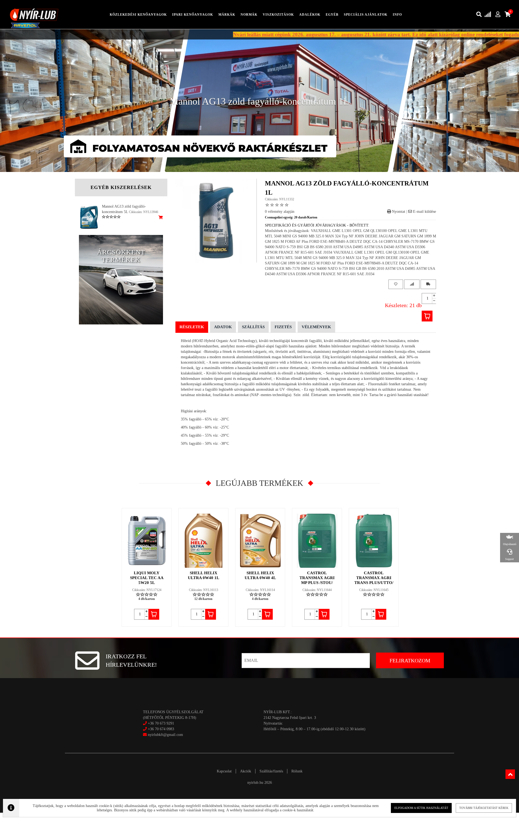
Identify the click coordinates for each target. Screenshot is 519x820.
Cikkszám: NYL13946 (143, 212)
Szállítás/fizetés (271, 771)
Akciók (245, 771)
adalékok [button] (309, 14)
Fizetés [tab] (283, 327)
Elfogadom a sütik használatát (421, 807)
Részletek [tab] (191, 327)
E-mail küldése (424, 212)
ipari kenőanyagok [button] (192, 14)
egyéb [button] (332, 14)
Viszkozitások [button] (278, 14)
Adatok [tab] (223, 327)
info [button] (397, 14)
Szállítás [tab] (253, 327)
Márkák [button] (226, 14)
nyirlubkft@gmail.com (165, 735)
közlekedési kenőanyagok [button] (138, 14)
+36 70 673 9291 (161, 723)
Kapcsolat (224, 771)
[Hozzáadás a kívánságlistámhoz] (395, 284)
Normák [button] (249, 14)
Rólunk (296, 771)
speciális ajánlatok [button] (365, 14)
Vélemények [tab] (316, 327)
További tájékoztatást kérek (483, 807)
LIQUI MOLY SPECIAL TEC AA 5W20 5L (147, 578)
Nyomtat (398, 212)
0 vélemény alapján (279, 212)
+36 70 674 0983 (161, 729)
